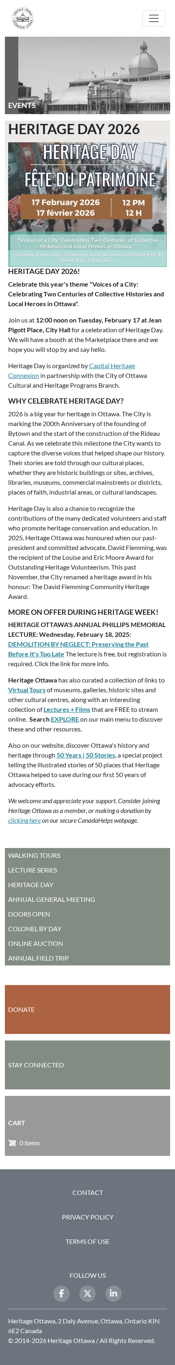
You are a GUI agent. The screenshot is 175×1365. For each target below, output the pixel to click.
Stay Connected (36, 1065)
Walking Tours (34, 855)
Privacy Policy (88, 1217)
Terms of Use (87, 1241)
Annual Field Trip (38, 958)
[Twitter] (87, 1293)
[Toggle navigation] (153, 18)
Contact (87, 1192)
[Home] (26, 18)
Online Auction (35, 943)
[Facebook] (61, 1293)
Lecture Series (32, 870)
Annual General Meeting (51, 899)
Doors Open (29, 914)
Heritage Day (30, 884)
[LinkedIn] (113, 1293)
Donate (21, 1009)
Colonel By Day (34, 928)
